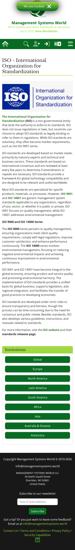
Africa (37, 407)
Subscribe (37, 511)
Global (37, 359)
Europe (37, 369)
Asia (37, 416)
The (5, 117)
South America (37, 397)
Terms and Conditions (35, 531)
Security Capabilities (37, 535)
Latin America (38, 388)
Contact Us (10, 531)
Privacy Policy (61, 531)
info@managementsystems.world (38, 466)
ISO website (51, 330)
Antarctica (37, 435)
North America (37, 378)
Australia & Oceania (37, 426)
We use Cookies (34, 6)
